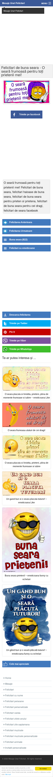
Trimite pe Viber (17, 340)
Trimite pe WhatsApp (20, 349)
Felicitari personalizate (16, 707)
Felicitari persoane (14, 701)
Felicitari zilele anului (15, 718)
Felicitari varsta (12, 712)
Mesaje (8, 683)
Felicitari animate (13, 742)
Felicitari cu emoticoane (22, 248)
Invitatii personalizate (15, 747)
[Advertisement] (26, 35)
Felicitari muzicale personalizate (21, 736)
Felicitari (9, 689)
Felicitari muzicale (14, 730)
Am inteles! (43, 768)
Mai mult (8, 774)
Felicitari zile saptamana (17, 724)
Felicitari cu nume (14, 695)
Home (8, 678)
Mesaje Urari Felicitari (13, 3)
